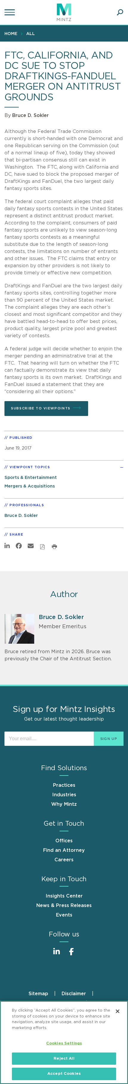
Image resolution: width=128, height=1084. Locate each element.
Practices (64, 785)
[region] (64, 1042)
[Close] (117, 1011)
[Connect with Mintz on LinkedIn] (57, 954)
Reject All (64, 1059)
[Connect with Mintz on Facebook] (71, 954)
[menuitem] (12, 33)
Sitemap (38, 993)
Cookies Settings (64, 1043)
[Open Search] (120, 12)
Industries (64, 794)
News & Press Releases (64, 905)
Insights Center (64, 896)
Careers (64, 859)
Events (64, 915)
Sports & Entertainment (30, 477)
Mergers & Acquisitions (29, 486)
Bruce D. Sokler (30, 115)
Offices (64, 840)
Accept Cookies (64, 1074)
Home (10, 34)
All (30, 34)
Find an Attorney (64, 850)
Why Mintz (64, 804)
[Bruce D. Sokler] (19, 629)
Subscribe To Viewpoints (41, 408)
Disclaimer (74, 993)
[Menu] (10, 12)
